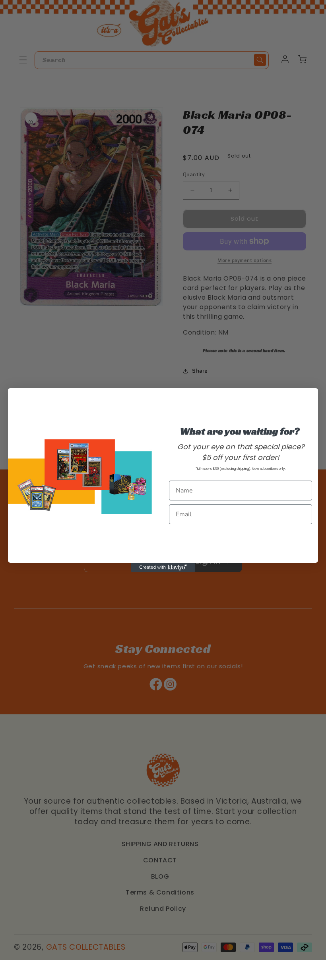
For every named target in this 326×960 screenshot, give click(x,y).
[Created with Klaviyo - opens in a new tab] (163, 567)
